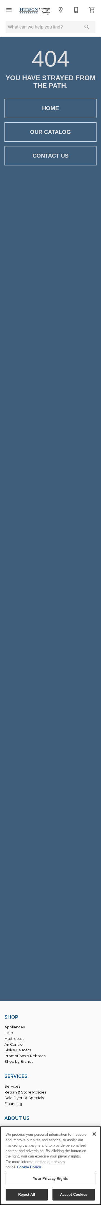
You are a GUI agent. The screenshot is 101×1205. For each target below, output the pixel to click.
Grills (8, 1033)
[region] (50, 1165)
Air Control (14, 1044)
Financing (13, 1104)
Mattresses (14, 1038)
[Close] (94, 1134)
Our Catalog (50, 132)
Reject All (26, 1194)
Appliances (14, 1027)
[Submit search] (87, 27)
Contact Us (50, 156)
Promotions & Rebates (24, 1056)
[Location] (60, 9)
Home (50, 108)
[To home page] (34, 11)
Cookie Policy (29, 1167)
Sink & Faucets (17, 1050)
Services (12, 1086)
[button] (9, 9)
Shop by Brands (18, 1061)
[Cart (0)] (92, 9)
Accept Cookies (74, 1194)
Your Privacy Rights (50, 1178)
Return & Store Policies (25, 1092)
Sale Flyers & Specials (24, 1098)
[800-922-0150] (76, 9)
